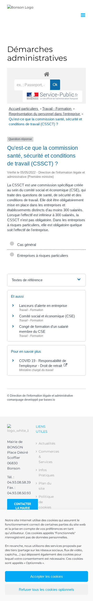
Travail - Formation (57, 109)
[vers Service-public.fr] (52, 96)
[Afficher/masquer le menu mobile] (83, 15)
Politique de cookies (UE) (46, 504)
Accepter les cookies (46, 576)
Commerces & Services (47, 456)
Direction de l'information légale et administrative (41, 395)
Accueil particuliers (24, 109)
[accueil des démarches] (46, 74)
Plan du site (45, 486)
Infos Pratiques (46, 472)
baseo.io (49, 399)
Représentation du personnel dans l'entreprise (45, 114)
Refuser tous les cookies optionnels (46, 589)
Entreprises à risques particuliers (41, 256)
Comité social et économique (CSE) (47, 316)
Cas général (25, 245)
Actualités (47, 443)
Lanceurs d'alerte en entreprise (43, 306)
